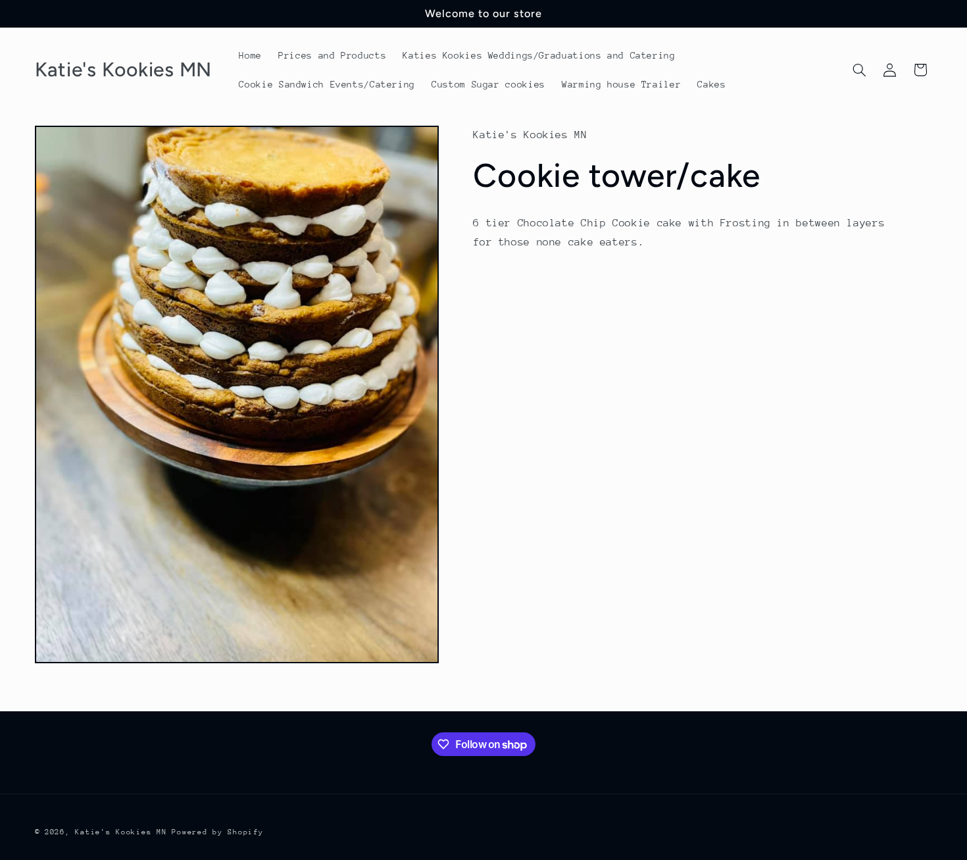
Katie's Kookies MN (120, 832)
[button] (859, 70)
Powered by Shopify (217, 832)
